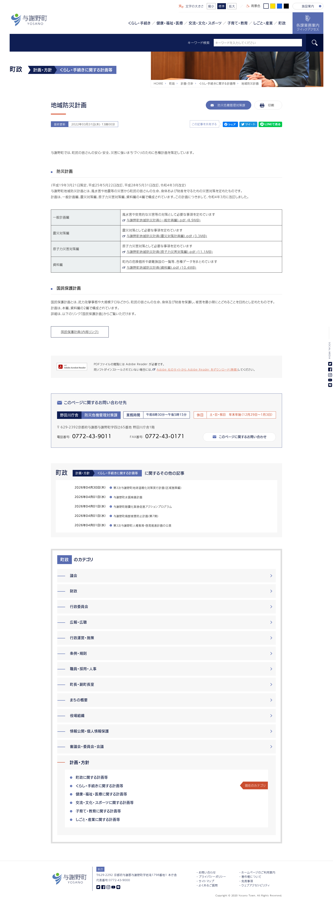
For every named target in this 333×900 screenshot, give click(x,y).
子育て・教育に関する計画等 (98, 811)
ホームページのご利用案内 (258, 872)
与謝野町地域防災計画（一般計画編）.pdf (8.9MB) (164, 220)
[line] (118, 887)
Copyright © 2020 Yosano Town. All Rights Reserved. (248, 895)
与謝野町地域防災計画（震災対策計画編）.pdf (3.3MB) (167, 236)
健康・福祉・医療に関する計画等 (101, 794)
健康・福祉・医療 (169, 23)
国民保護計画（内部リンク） (80, 331)
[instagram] (108, 887)
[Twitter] (98, 887)
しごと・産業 (263, 23)
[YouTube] (113, 887)
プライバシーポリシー (212, 876)
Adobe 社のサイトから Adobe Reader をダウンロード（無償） (197, 369)
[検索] (314, 43)
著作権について (251, 876)
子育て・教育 (237, 23)
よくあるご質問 (208, 885)
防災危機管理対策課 (231, 105)
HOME (158, 83)
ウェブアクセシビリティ (255, 885)
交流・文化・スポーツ (205, 23)
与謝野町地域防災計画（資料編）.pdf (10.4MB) (161, 267)
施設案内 (308, 6)
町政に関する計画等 (92, 777)
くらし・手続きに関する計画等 (217, 83)
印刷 (271, 105)
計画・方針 (187, 83)
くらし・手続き (139, 23)
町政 (282, 23)
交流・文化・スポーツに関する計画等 (105, 802)
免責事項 (247, 881)
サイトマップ (206, 881)
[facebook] (103, 887)
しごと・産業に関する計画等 (98, 819)
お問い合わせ (207, 872)
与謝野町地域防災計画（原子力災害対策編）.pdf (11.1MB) (170, 251)
